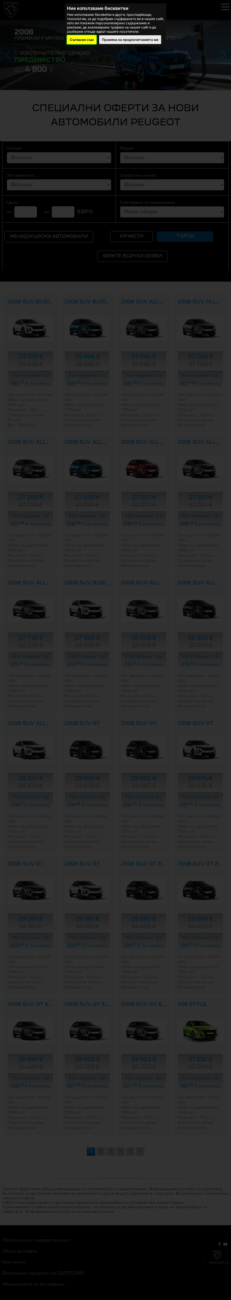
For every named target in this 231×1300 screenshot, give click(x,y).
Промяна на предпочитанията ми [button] (130, 40)
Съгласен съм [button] (82, 40)
